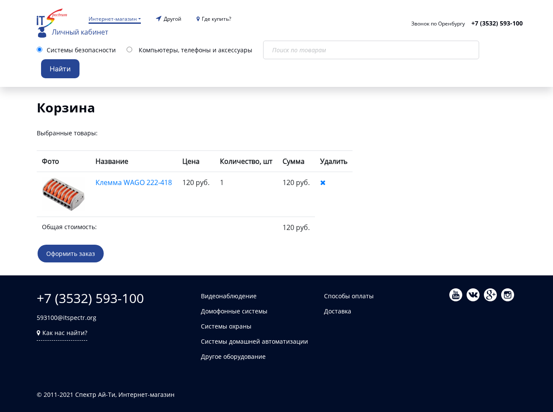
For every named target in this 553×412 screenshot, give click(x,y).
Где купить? (216, 18)
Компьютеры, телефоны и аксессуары (195, 50)
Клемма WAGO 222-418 (133, 182)
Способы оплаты (349, 296)
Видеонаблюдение (229, 296)
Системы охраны (226, 326)
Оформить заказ (70, 253)
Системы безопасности (81, 50)
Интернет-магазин (113, 18)
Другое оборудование (233, 356)
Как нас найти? (64, 333)
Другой (172, 18)
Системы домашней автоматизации (254, 341)
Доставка (337, 311)
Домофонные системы (234, 311)
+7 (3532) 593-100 (497, 23)
